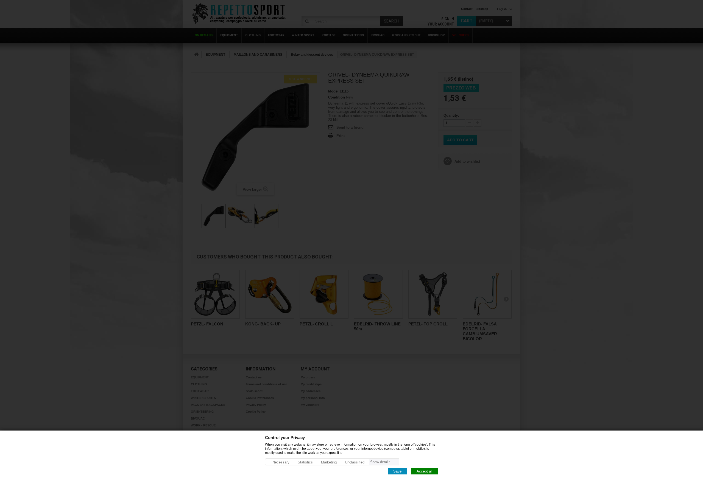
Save (397, 471)
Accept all (425, 471)
